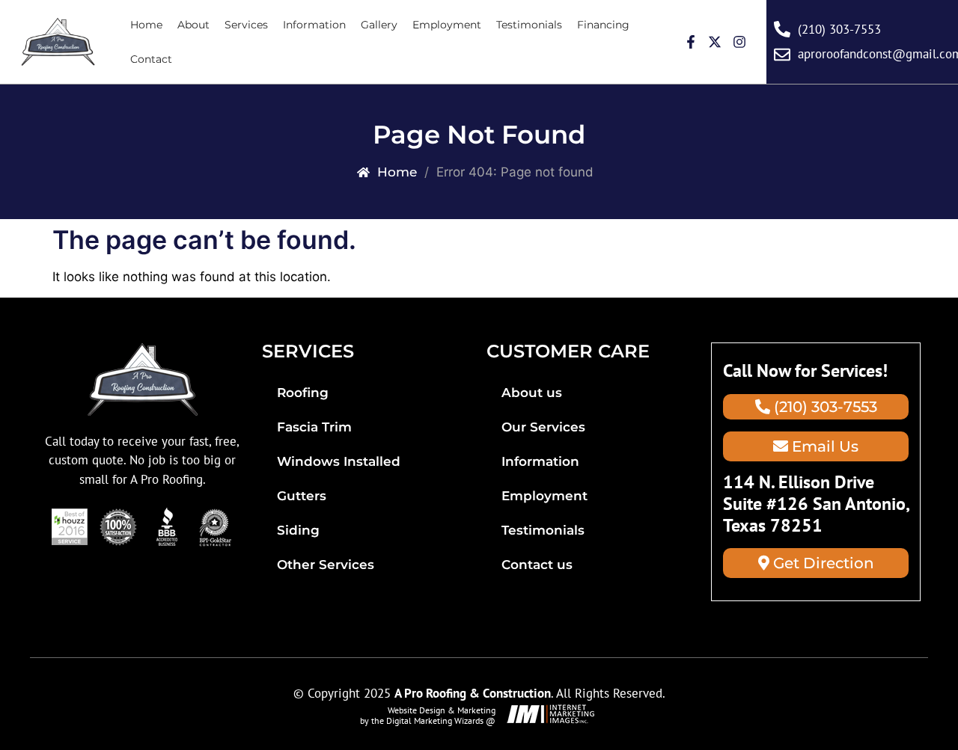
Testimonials (529, 24)
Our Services (543, 426)
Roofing (303, 392)
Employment (446, 24)
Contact (151, 59)
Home (146, 24)
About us (531, 392)
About (193, 24)
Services (246, 24)
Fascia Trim (314, 426)
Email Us (823, 446)
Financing (603, 24)
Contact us (537, 564)
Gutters (301, 495)
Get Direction (821, 563)
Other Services (325, 564)
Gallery (379, 24)
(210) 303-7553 (823, 407)
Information (314, 24)
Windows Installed (338, 461)
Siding (298, 530)
